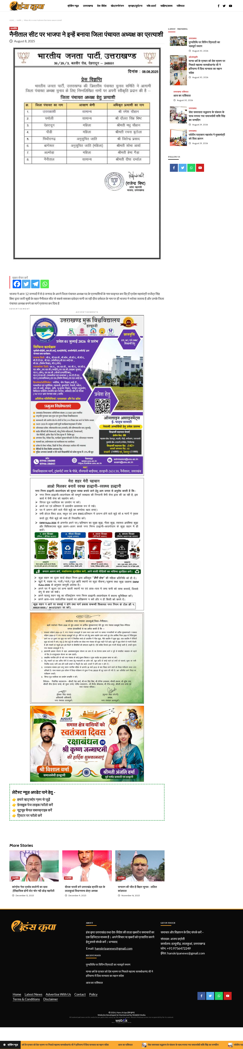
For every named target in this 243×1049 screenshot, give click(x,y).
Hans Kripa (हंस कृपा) (126, 1012)
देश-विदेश (102, 5)
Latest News (33, 994)
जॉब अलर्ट (151, 5)
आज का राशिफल (182, 95)
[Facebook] (17, 284)
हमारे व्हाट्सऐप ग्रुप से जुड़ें (33, 799)
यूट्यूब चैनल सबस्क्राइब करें (34, 810)
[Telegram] (35, 284)
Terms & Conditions (26, 999)
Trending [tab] (182, 29)
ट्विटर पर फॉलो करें (29, 815)
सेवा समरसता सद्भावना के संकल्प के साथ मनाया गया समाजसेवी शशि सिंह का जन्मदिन (207, 116)
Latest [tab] (171, 29)
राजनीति (13, 28)
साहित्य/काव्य (166, 5)
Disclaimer (50, 999)
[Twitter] (26, 284)
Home (17, 994)
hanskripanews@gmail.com (113, 948)
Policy (93, 994)
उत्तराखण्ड (88, 5)
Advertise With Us (58, 994)
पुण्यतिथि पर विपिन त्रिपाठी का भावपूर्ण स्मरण (108, 964)
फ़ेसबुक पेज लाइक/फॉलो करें (35, 805)
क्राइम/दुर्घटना (135, 5)
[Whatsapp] (44, 284)
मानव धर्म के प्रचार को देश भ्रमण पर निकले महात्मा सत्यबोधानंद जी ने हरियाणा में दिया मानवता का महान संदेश (119, 973)
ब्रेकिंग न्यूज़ (73, 5)
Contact (80, 994)
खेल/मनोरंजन (117, 5)
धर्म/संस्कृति (193, 57)
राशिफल (180, 5)
